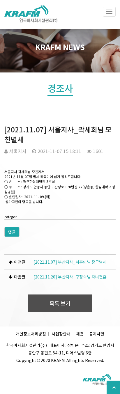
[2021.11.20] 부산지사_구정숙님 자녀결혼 (70, 277)
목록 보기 (60, 303)
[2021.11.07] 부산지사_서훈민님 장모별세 (70, 262)
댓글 (12, 232)
